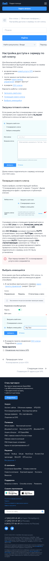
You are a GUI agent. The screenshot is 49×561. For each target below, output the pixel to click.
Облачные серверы (25, 408)
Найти (24, 37)
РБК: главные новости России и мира (18, 436)
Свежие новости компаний (14, 439)
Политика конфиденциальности (13, 498)
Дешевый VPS (39, 429)
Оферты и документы (10, 505)
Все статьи (13, 18)
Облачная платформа (30, 18)
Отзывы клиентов (29, 469)
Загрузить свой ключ (12, 93)
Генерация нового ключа (14, 97)
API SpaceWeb (23, 432)
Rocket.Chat (39, 454)
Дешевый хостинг (11, 429)
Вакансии (8, 475)
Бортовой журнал (26, 472)
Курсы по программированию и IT (17, 445)
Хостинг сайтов (10, 408)
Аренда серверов (11, 414)
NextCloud (29, 454)
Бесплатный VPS (26, 429)
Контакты (38, 472)
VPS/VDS (37, 408)
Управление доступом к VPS (17, 350)
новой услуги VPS (25, 71)
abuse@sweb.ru (39, 546)
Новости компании (11, 472)
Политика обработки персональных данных (16, 503)
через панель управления (13, 80)
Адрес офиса (8, 541)
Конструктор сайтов (29, 411)
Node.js (14, 454)
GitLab (21, 454)
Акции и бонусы (10, 432)
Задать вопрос (24, 8)
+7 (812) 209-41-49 (12, 518)
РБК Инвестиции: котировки (15, 442)
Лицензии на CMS (11, 417)
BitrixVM (18, 457)
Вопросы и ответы (11, 484)
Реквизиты (38, 484)
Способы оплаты (26, 484)
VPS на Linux (27, 457)
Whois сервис (9, 426)
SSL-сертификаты (25, 414)
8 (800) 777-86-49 (12, 524)
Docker (7, 454)
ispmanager (9, 457)
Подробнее (11, 398)
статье (19, 343)
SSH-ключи (17, 85)
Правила (7, 501)
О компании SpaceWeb (13, 469)
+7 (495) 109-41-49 (12, 521)
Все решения (10, 460)
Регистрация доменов (13, 411)
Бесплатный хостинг (23, 426)
